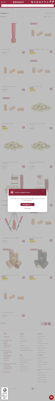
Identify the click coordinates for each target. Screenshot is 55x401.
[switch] (4, 398)
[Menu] (7, 388)
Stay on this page (27, 208)
